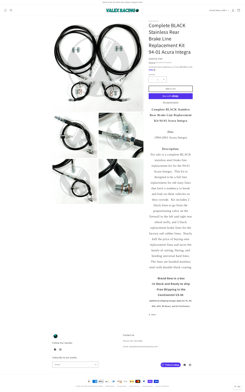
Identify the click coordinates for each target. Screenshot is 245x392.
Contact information (162, 386)
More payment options (171, 102)
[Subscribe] (95, 365)
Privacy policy (122, 386)
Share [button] (153, 314)
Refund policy (110, 386)
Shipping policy (147, 386)
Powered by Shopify (96, 386)
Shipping (152, 62)
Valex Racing (85, 386)
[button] (5, 10)
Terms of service (134, 386)
